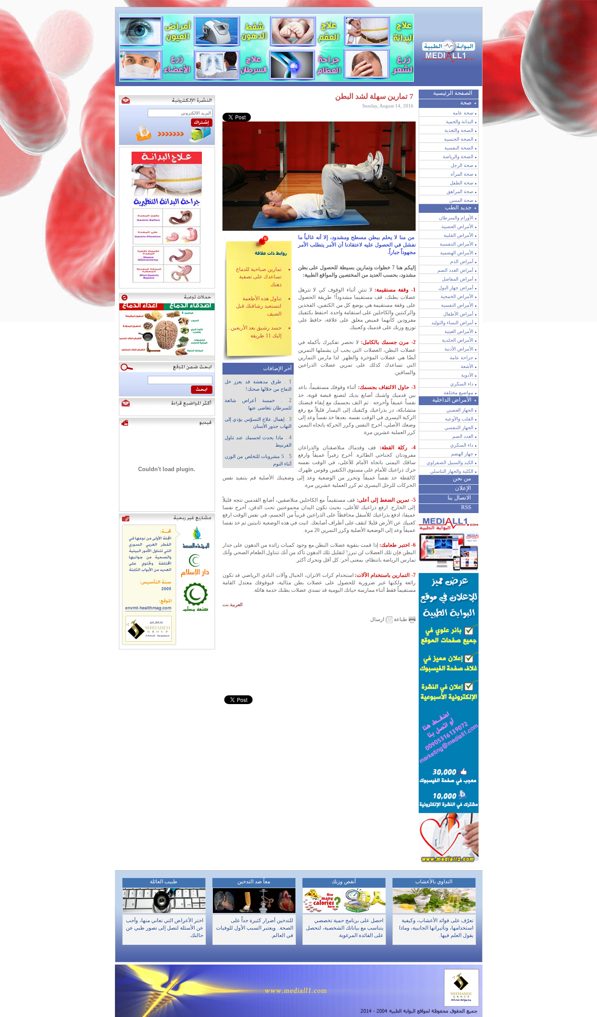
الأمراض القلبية (458, 235)
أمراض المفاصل (457, 278)
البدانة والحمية (459, 121)
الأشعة (467, 366)
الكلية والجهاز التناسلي (451, 471)
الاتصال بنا (459, 497)
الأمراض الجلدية (457, 340)
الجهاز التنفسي (458, 427)
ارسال (377, 619)
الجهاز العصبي (459, 410)
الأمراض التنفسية (456, 243)
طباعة (400, 619)
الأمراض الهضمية (456, 252)
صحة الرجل (462, 165)
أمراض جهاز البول (455, 287)
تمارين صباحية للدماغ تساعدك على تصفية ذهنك (258, 277)
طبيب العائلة (163, 881)
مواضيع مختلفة (458, 392)
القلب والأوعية (459, 418)
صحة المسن (461, 200)
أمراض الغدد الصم (455, 270)
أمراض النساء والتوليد (452, 322)
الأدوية (467, 375)
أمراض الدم (461, 261)
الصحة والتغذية (458, 130)
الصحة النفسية (458, 147)
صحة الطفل (461, 182)
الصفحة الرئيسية (452, 93)
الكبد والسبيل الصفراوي (450, 462)
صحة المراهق (460, 191)
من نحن (462, 478)
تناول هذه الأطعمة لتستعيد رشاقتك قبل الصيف (258, 306)
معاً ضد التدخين (253, 881)
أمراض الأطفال (458, 313)
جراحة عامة (461, 357)
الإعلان (463, 488)
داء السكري (461, 383)
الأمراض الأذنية (458, 348)
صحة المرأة (462, 174)
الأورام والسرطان (456, 217)
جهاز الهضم (462, 453)
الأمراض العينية (458, 331)
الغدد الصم (462, 436)
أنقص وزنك (344, 881)
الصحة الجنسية (458, 139)
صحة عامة (463, 112)
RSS (466, 507)
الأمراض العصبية (457, 226)
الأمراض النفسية (457, 305)
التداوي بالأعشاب (433, 881)
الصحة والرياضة (458, 156)
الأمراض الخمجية (457, 296)
